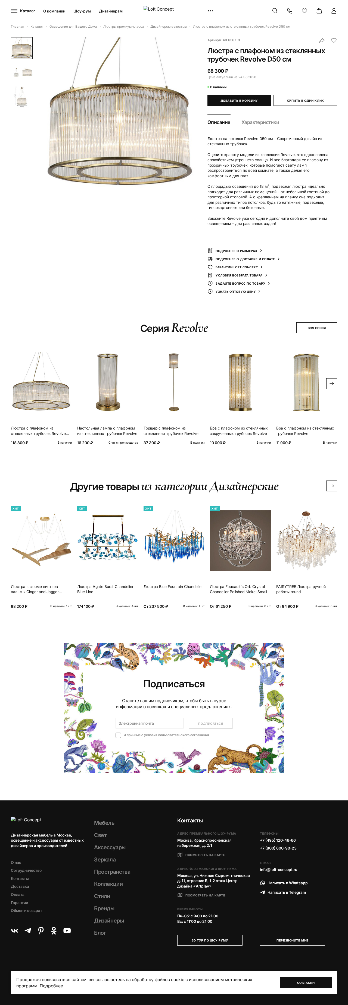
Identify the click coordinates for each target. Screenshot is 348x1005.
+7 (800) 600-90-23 (278, 848)
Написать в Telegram (287, 892)
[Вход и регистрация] (334, 11)
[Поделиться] (322, 40)
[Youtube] (67, 930)
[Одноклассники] (54, 930)
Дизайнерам (111, 11)
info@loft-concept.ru (278, 869)
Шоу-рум (82, 11)
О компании (54, 11)
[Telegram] (28, 930)
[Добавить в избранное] (334, 40)
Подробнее (51, 985)
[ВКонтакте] (14, 930)
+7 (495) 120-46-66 (278, 840)
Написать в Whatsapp (288, 882)
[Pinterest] (41, 930)
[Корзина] (319, 11)
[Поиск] (275, 11)
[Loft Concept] (174, 11)
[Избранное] (304, 11)
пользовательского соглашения (184, 735)
